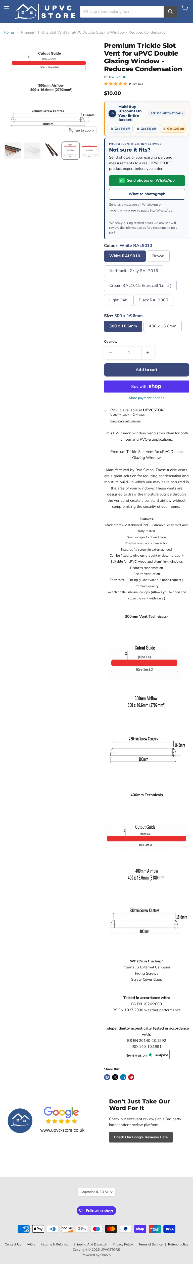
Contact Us (13, 1244)
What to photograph (147, 193)
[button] (13, 150)
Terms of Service (150, 1244)
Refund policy (178, 1244)
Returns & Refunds (54, 1244)
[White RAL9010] (125, 263)
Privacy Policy (123, 1244)
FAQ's (30, 1244)
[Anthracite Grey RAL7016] (134, 277)
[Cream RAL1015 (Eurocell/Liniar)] (141, 292)
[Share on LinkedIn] (123, 1077)
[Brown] (159, 263)
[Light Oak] (118, 307)
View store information (125, 421)
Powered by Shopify (96, 1255)
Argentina (94, 1192)
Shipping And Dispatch (90, 1244)
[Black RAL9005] (154, 307)
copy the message (123, 210)
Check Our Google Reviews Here (141, 1137)
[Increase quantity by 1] (147, 352)
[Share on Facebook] (107, 1077)
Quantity (110, 342)
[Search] (170, 12)
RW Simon (118, 77)
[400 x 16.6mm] (163, 333)
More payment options (146, 398)
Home (9, 32)
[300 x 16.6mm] (124, 333)
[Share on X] (115, 1077)
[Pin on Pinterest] (131, 1077)
